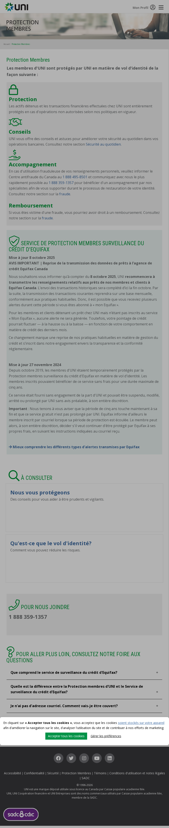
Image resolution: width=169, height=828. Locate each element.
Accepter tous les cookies (66, 736)
